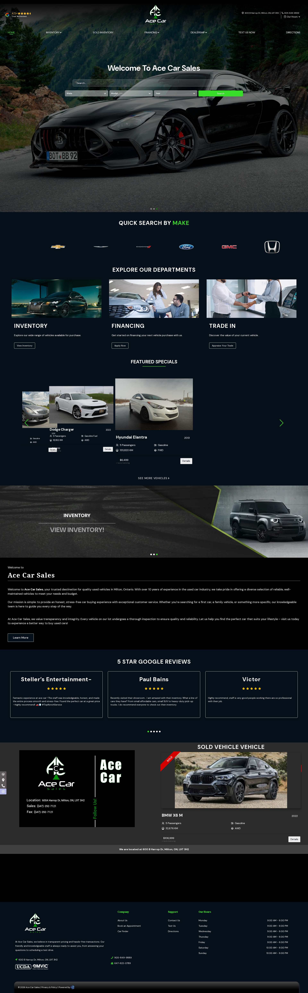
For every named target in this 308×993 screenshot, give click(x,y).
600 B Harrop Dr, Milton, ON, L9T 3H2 (262, 13)
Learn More (20, 637)
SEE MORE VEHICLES (152, 478)
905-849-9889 (291, 13)
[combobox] (111, 93)
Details (108, 449)
